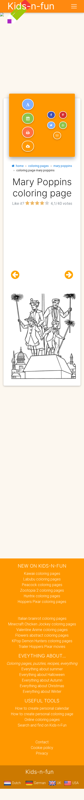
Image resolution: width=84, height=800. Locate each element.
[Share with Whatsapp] (63, 125)
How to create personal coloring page (42, 714)
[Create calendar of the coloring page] (28, 118)
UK (58, 783)
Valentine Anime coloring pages (42, 629)
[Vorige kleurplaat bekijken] (17, 275)
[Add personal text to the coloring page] (28, 104)
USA (75, 783)
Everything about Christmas (42, 685)
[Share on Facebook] (51, 115)
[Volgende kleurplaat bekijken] (67, 275)
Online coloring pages (42, 719)
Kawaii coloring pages (42, 573)
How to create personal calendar (42, 708)
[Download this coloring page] (28, 146)
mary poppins (62, 166)
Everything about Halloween (42, 674)
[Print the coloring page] (28, 132)
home (19, 166)
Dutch (16, 783)
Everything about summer (42, 669)
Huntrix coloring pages (42, 596)
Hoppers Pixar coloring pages (42, 601)
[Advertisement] (42, 44)
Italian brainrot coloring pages (42, 618)
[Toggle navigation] (74, 6)
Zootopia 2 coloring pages (42, 590)
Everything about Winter (42, 691)
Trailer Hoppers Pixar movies (42, 646)
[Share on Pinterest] (63, 115)
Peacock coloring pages (42, 584)
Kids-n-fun (30, 6)
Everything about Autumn (42, 680)
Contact (42, 742)
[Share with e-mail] (57, 135)
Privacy (42, 753)
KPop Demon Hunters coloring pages (42, 641)
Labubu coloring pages (42, 579)
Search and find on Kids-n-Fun (42, 725)
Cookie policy (42, 747)
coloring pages (38, 166)
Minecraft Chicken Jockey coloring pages (42, 624)
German (39, 783)
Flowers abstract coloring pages (42, 635)
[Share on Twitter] (51, 125)
